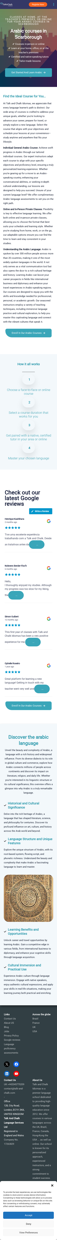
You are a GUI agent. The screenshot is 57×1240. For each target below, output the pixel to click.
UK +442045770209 (14, 1084)
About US (9, 1022)
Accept (28, 1215)
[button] (52, 1185)
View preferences (28, 1232)
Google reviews (12, 1039)
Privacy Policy (11, 1035)
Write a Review (42, 511)
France (36, 1022)
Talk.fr (3, 350)
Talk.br (10, 350)
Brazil (35, 1018)
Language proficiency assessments (11, 1048)
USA (34, 1031)
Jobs (6, 1031)
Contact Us (10, 1018)
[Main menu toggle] (53, 4)
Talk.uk (29, 350)
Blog (6, 1027)
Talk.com (20, 350)
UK (33, 1027)
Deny (28, 1224)
